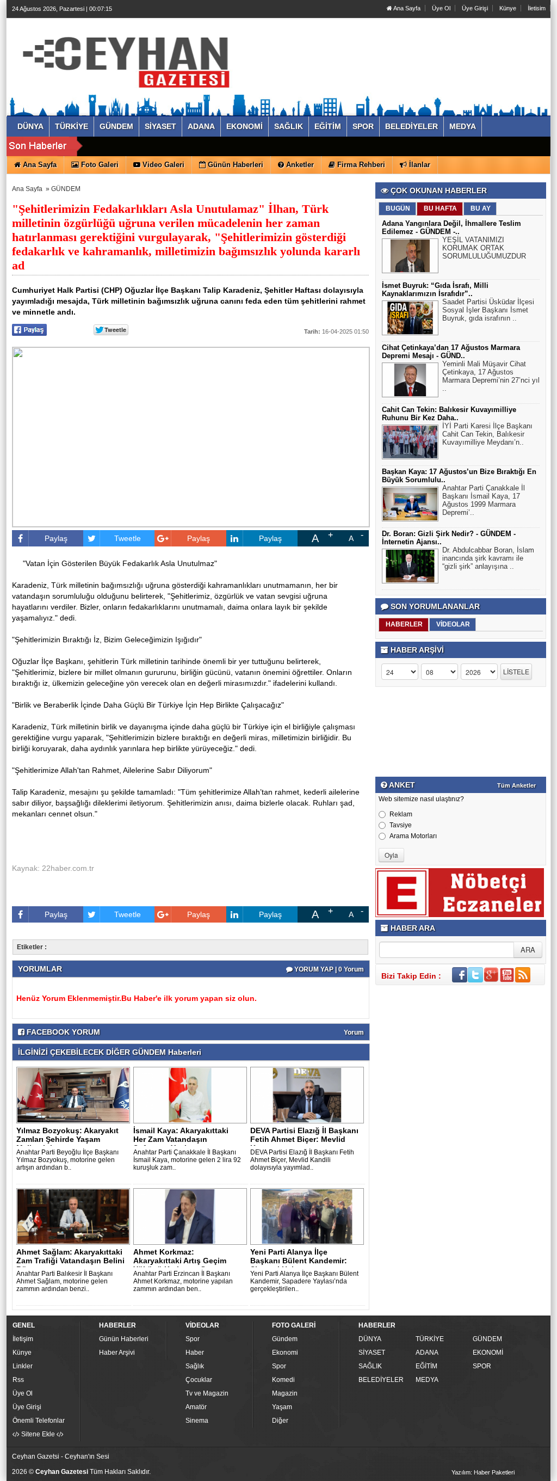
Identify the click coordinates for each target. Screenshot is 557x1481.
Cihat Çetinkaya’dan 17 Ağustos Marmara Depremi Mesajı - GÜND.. (451, 351)
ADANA (427, 1352)
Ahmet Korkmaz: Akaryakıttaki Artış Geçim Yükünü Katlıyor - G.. (179, 1261)
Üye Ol (441, 8)
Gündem (285, 1339)
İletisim (537, 8)
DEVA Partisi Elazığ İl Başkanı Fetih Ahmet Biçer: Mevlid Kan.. (304, 1139)
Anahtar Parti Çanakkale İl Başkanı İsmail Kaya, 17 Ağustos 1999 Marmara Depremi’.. (483, 500)
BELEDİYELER (381, 1380)
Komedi (283, 1380)
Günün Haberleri (123, 1339)
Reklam (400, 814)
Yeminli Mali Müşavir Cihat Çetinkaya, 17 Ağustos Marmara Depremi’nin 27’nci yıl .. (491, 376)
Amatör (196, 1407)
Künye (507, 8)
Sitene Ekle (38, 1434)
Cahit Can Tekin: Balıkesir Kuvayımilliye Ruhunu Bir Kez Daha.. (449, 413)
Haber (194, 1352)
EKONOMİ (488, 1352)
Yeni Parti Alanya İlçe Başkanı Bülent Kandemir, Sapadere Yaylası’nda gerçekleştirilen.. (304, 1281)
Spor (192, 1339)
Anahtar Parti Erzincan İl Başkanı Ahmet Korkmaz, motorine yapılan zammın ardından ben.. (183, 1281)
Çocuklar (198, 1380)
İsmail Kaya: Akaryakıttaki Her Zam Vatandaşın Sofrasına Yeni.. (180, 1139)
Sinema (196, 1420)
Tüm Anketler (516, 785)
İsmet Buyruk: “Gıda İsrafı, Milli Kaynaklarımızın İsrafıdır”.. (435, 289)
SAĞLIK (370, 1366)
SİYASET (371, 1352)
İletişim (23, 1339)
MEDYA (427, 1380)
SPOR (482, 1366)
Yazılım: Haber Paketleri (483, 1472)
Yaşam (282, 1407)
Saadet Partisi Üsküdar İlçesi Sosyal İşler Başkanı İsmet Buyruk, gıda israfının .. (488, 310)
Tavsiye (400, 825)
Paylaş (56, 538)
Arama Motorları (413, 836)
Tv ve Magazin (206, 1393)
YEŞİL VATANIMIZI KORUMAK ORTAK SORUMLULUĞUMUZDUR (484, 248)
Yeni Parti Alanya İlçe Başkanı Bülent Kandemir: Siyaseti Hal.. (298, 1261)
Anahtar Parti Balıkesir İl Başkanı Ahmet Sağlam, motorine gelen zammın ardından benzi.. (64, 1281)
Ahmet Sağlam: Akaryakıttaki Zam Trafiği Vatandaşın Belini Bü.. (70, 1261)
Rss (18, 1380)
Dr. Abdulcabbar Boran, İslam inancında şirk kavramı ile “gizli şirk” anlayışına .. (488, 558)
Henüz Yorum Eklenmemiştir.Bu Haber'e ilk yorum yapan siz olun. (136, 998)
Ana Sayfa (406, 8)
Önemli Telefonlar (39, 1420)
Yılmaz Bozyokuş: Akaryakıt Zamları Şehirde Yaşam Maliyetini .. (67, 1139)
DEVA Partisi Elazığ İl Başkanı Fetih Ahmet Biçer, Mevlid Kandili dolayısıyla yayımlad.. (302, 1159)
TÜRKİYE (430, 1339)
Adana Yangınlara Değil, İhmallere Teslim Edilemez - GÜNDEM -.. (451, 227)
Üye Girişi (475, 8)
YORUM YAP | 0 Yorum (328, 969)
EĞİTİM (426, 1366)
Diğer (280, 1420)
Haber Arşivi (117, 1352)
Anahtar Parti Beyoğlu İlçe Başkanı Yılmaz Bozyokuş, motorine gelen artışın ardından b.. (67, 1159)
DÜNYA (369, 1339)
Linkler (23, 1366)
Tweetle (127, 538)
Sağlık (194, 1366)
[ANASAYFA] (130, 56)
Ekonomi (285, 1352)
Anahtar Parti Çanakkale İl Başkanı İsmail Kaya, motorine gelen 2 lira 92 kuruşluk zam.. (187, 1159)
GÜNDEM (66, 189)
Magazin (285, 1393)
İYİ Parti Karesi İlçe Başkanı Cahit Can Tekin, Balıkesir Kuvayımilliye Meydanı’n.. (487, 434)
